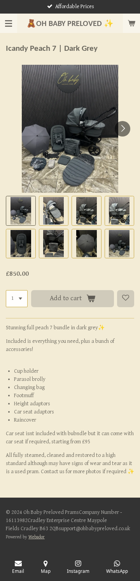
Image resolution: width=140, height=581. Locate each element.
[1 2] (17, 298)
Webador (36, 537)
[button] (21, 211)
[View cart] (131, 23)
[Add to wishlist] (125, 298)
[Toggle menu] (8, 23)
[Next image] (122, 129)
